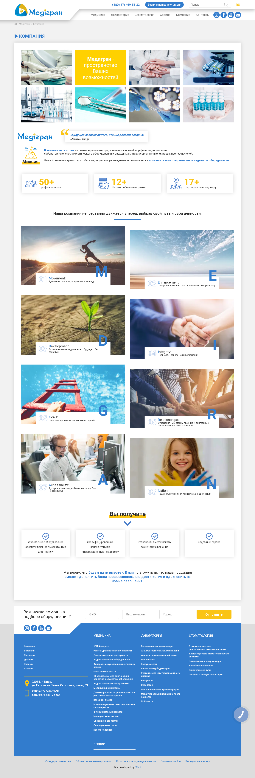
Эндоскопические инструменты (111, 683)
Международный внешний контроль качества (161, 695)
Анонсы (28, 668)
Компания (183, 15)
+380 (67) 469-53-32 (126, 5)
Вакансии (29, 650)
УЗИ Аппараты (101, 646)
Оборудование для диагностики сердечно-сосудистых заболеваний (113, 677)
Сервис (165, 15)
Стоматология (144, 15)
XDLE (138, 767)
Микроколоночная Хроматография (160, 689)
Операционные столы (105, 725)
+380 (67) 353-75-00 (46, 695)
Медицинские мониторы (107, 688)
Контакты (202, 15)
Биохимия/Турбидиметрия (155, 668)
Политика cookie (171, 761)
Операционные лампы (106, 721)
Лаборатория (120, 15)
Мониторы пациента (105, 671)
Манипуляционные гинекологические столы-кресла (114, 706)
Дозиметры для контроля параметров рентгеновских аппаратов (115, 694)
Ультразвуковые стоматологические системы (209, 655)
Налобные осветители (201, 665)
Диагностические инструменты (111, 655)
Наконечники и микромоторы (205, 661)
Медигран (24, 24)
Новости (28, 664)
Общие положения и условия (93, 761)
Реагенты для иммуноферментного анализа (160, 674)
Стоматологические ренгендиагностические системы (207, 648)
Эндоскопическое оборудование (112, 659)
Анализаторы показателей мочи (159, 655)
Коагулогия (147, 680)
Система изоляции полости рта (206, 674)
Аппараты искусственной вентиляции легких (114, 665)
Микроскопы (148, 659)
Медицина (98, 15)
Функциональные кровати (108, 712)
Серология (147, 685)
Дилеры (28, 659)
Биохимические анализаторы (157, 646)
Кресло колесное (103, 730)
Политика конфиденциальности (136, 761)
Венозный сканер (103, 700)
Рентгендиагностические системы (113, 650)
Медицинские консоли (106, 716)
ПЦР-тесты (147, 701)
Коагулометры (149, 664)
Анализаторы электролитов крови (160, 650)
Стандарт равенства (58, 761)
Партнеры (29, 655)
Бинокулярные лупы (200, 670)
